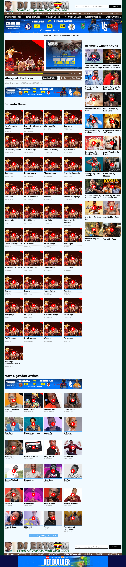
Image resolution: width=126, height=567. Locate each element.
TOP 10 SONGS (37, 14)
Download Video (49, 78)
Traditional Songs (13, 17)
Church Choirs (53, 17)
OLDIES (88, 14)
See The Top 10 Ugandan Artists (43, 536)
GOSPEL (100, 14)
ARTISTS (21, 14)
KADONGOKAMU (72, 14)
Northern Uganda (73, 17)
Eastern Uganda (113, 17)
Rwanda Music (33, 17)
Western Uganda (93, 17)
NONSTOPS (113, 14)
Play (7, 74)
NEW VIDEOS (54, 14)
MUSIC (10, 14)
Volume (79, 73)
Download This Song (72, 78)
